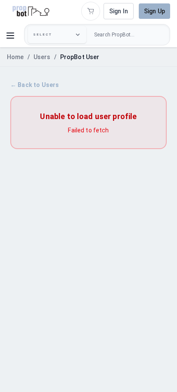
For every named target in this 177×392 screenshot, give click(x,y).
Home (15, 57)
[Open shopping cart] (90, 11)
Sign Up (154, 11)
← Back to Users (34, 84)
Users (42, 57)
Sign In (118, 11)
